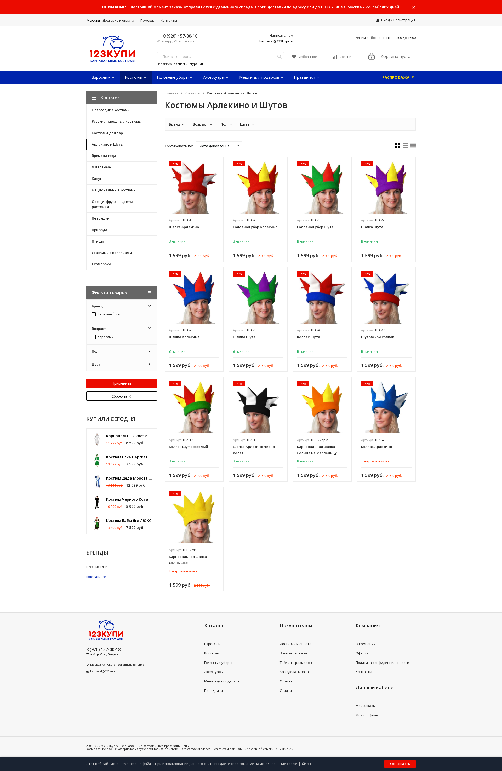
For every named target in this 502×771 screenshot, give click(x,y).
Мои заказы (366, 705)
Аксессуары (214, 77)
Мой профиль (367, 715)
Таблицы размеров (296, 662)
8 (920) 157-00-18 (180, 36)
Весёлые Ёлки (108, 314)
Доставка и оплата (118, 20)
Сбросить (120, 396)
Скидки (286, 690)
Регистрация (404, 20)
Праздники (305, 77)
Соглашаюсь (400, 764)
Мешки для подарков (259, 77)
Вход (385, 20)
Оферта (362, 653)
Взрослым (101, 77)
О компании (366, 643)
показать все (96, 576)
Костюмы (134, 77)
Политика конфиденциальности (382, 662)
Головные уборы (173, 77)
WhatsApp (92, 654)
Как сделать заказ (295, 671)
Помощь (147, 20)
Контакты (169, 20)
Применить (122, 383)
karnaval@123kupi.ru (276, 41)
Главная (171, 93)
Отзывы (286, 681)
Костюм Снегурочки (188, 64)
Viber (103, 654)
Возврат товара (293, 653)
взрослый (105, 337)
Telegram (113, 654)
